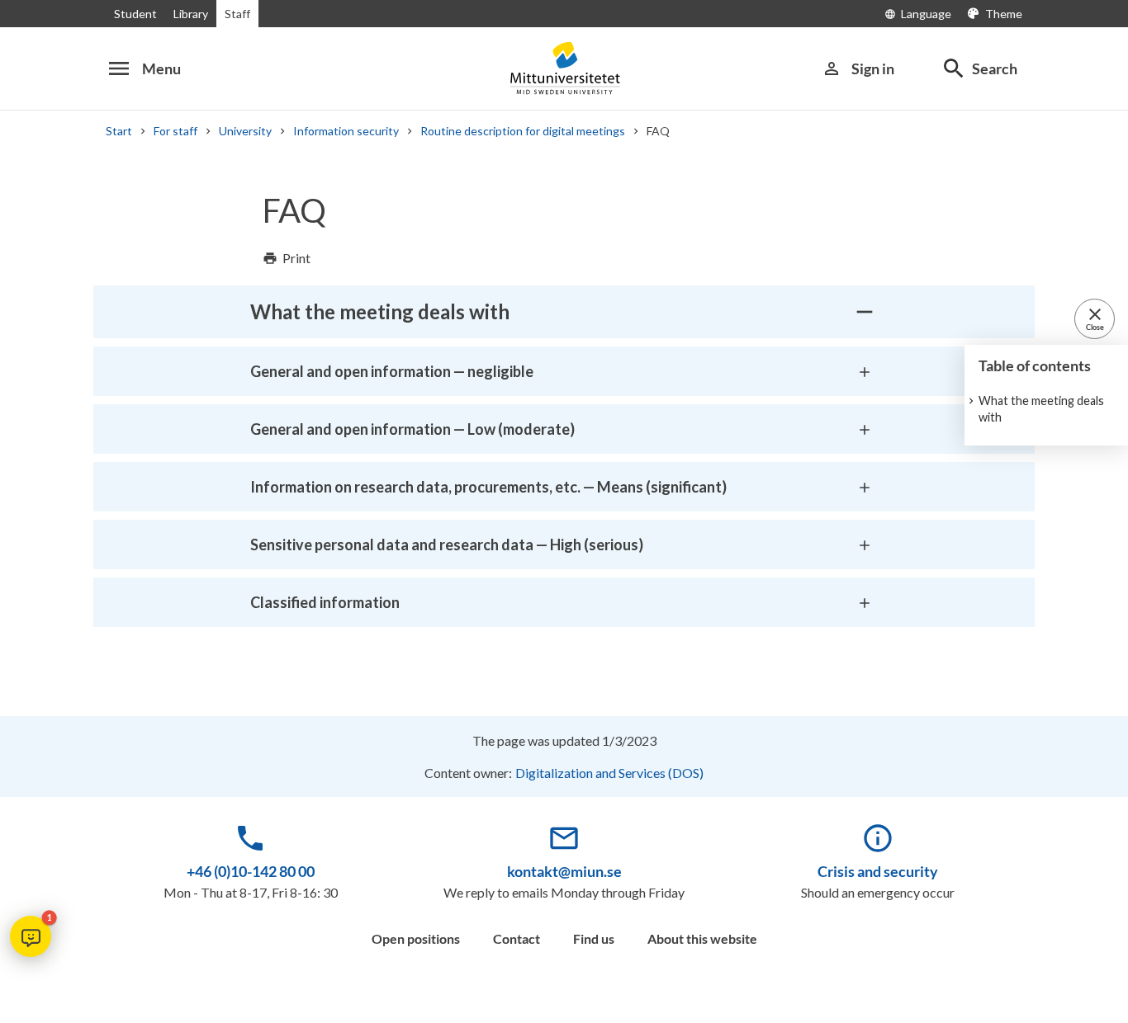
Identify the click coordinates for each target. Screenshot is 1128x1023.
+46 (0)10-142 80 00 (251, 871)
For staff (175, 131)
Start (119, 131)
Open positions (416, 938)
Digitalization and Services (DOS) (609, 772)
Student (135, 14)
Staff (237, 14)
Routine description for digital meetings (522, 131)
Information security (346, 131)
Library (190, 14)
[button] (30, 936)
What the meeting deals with (1041, 409)
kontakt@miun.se (564, 871)
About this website (702, 938)
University (245, 131)
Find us (593, 938)
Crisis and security (878, 871)
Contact (516, 938)
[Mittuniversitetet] (564, 68)
